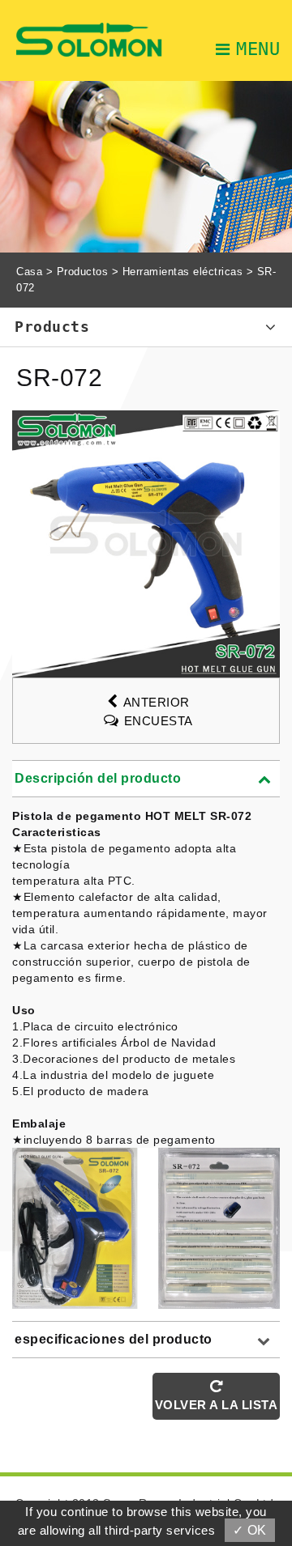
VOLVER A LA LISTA (216, 1405)
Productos (83, 271)
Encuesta (158, 721)
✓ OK (250, 1530)
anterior (156, 702)
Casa (29, 271)
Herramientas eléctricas (182, 271)
